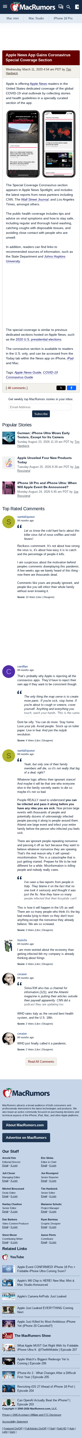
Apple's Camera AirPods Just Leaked (41, 1296)
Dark (12, 1431)
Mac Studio (36, 18)
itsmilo (22, 940)
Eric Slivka (47, 1158)
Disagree (49, 597)
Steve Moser (9, 1235)
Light (5, 1431)
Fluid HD (61, 1428)
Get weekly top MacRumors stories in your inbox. (41, 399)
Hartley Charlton (12, 1204)
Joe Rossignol (49, 1173)
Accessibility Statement (15, 1421)
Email (5, 1165)
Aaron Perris (48, 1235)
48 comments (17, 388)
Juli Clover (8, 1173)
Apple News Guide (28, 372)
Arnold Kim (9, 1158)
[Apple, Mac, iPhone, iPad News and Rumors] (33, 12)
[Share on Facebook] (71, 388)
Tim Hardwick (49, 1188)
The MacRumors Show (33, 1335)
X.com (14, 1165)
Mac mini (13, 18)
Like (39, 597)
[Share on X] (61, 388)
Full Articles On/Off (35, 1428)
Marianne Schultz (51, 1204)
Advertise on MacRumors (26, 1137)
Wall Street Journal (35, 199)
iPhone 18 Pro (63, 18)
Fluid (52, 1428)
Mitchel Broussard (13, 1188)
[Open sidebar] (77, 7)
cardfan (22, 666)
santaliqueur (26, 516)
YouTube (17, 1257)
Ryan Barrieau (49, 1219)
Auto (71, 1428)
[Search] (70, 7)
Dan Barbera (9, 1219)
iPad (70, 358)
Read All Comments (41, 1061)
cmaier (22, 974)
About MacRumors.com (25, 1125)
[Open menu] (5, 7)
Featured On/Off (13, 1428)
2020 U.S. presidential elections (38, 339)
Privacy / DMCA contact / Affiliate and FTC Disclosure (31, 1414)
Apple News (38, 83)
